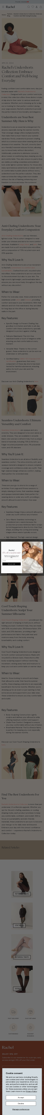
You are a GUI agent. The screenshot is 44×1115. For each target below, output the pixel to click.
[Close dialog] (42, 543)
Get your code (11, 564)
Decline (21, 1103)
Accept (21, 1097)
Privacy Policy (31, 1091)
